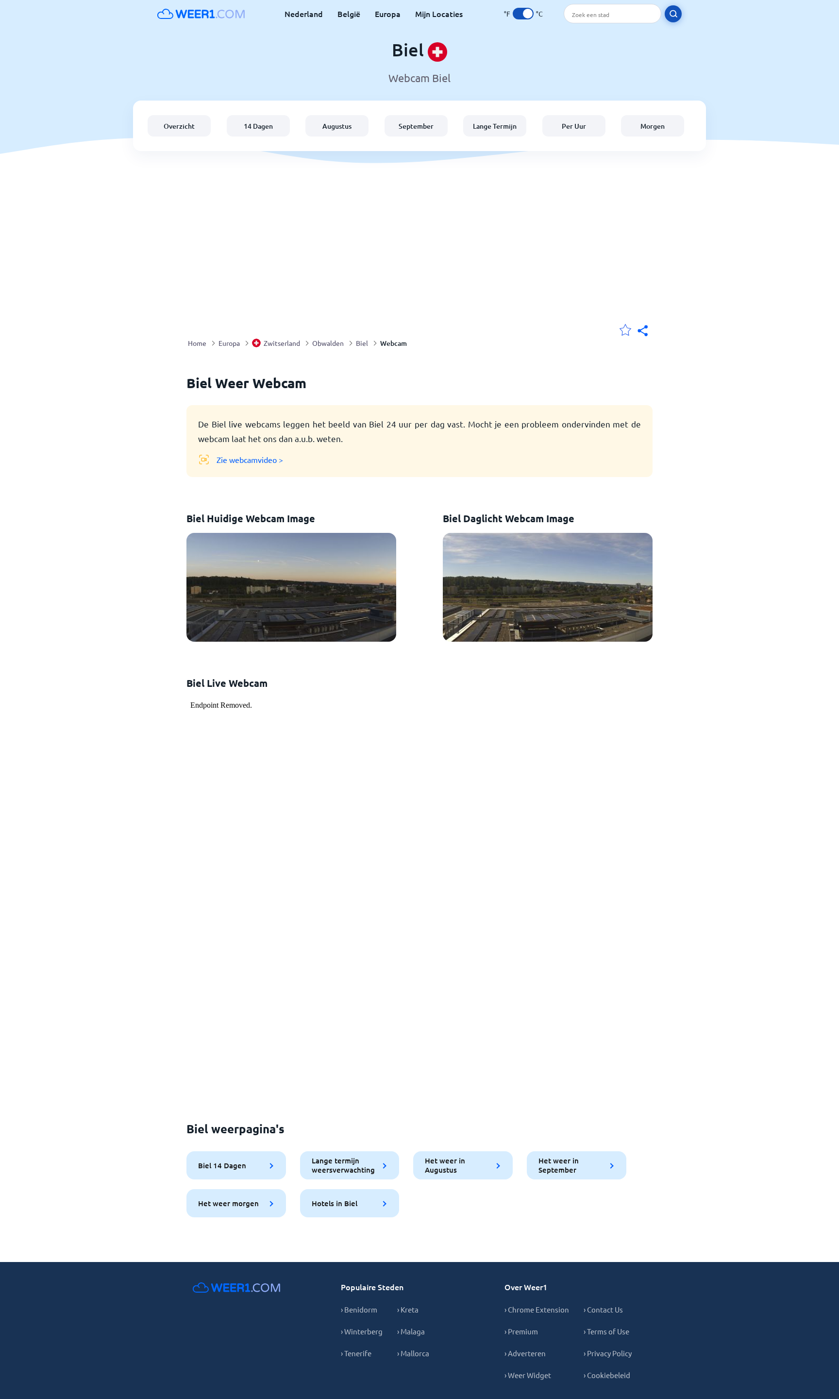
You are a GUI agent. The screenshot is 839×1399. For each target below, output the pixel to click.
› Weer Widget (527, 1375)
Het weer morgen (228, 1203)
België (348, 13)
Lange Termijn (495, 126)
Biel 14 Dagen (222, 1165)
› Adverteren (525, 1353)
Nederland (304, 13)
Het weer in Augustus (445, 1165)
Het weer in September (558, 1165)
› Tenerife (356, 1353)
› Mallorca (413, 1353)
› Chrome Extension (536, 1309)
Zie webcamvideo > (250, 459)
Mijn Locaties (439, 13)
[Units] (523, 13)
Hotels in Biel (334, 1203)
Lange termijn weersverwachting (343, 1165)
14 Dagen (258, 126)
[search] (673, 13)
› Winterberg (362, 1331)
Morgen (652, 126)
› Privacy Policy (608, 1353)
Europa (388, 13)
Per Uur (574, 126)
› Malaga (411, 1331)
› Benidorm (359, 1309)
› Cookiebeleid (607, 1375)
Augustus (337, 126)
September (416, 126)
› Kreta (408, 1309)
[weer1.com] (201, 13)
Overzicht (179, 126)
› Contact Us (603, 1309)
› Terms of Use (606, 1331)
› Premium (521, 1331)
